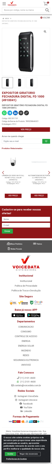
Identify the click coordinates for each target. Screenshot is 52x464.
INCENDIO (26, 350)
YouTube (27, 407)
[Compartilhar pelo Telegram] (9, 113)
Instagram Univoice (27, 400)
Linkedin (27, 411)
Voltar (46, 18)
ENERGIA (26, 341)
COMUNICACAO (26, 327)
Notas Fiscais (16, 249)
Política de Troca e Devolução (26, 290)
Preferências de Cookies (16, 459)
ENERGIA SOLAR (26, 346)
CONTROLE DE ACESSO (26, 336)
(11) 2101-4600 (28, 381)
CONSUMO (26, 331)
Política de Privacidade (26, 286)
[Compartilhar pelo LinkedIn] (15, 113)
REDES (26, 355)
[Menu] (4, 4)
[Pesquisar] (47, 10)
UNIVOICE (26, 365)
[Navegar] (3, 172)
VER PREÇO (26, 129)
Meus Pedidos (16, 244)
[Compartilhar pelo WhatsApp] (4, 113)
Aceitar (10, 454)
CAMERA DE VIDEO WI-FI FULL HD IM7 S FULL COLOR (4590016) (13, 177)
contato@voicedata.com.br (27, 385)
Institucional (26, 281)
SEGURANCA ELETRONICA (26, 360)
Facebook (27, 403)
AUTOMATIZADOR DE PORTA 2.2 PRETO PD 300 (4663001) (39, 177)
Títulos (39, 244)
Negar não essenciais (29, 454)
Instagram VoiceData (27, 396)
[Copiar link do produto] (26, 113)
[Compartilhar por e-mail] (21, 113)
